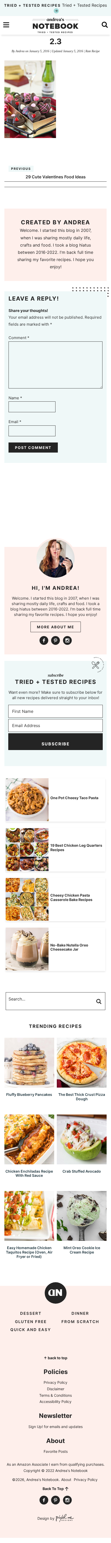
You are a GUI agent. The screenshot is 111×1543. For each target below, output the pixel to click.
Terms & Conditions (55, 1395)
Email (15, 421)
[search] (105, 25)
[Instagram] (67, 640)
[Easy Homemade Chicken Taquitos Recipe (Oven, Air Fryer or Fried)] (29, 1238)
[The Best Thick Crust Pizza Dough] (82, 1085)
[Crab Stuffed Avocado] (82, 1162)
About (66, 1479)
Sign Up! (35, 1426)
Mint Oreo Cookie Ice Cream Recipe (82, 1250)
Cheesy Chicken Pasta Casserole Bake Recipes (71, 897)
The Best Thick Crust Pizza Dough (81, 1096)
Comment (19, 337)
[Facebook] (43, 640)
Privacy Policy (55, 1382)
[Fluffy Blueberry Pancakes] (29, 1085)
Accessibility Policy (55, 1401)
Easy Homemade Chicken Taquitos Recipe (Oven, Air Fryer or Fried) (29, 1252)
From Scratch (80, 1321)
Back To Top (53, 1488)
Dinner (80, 1313)
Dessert (31, 1313)
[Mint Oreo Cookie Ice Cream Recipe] (82, 1238)
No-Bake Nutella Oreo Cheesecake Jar (69, 947)
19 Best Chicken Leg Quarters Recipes (76, 847)
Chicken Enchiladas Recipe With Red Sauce (29, 1173)
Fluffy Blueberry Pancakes (29, 1094)
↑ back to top (55, 1358)
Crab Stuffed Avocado (81, 1171)
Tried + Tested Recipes (55, 5)
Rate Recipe (92, 51)
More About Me (55, 627)
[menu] (6, 25)
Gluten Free (31, 1321)
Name (15, 397)
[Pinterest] (55, 640)
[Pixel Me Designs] (64, 1519)
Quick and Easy (30, 1329)
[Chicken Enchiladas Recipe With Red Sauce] (29, 1162)
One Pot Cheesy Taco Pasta (74, 798)
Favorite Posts (56, 1451)
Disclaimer (55, 1389)
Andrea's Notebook (55, 25)
